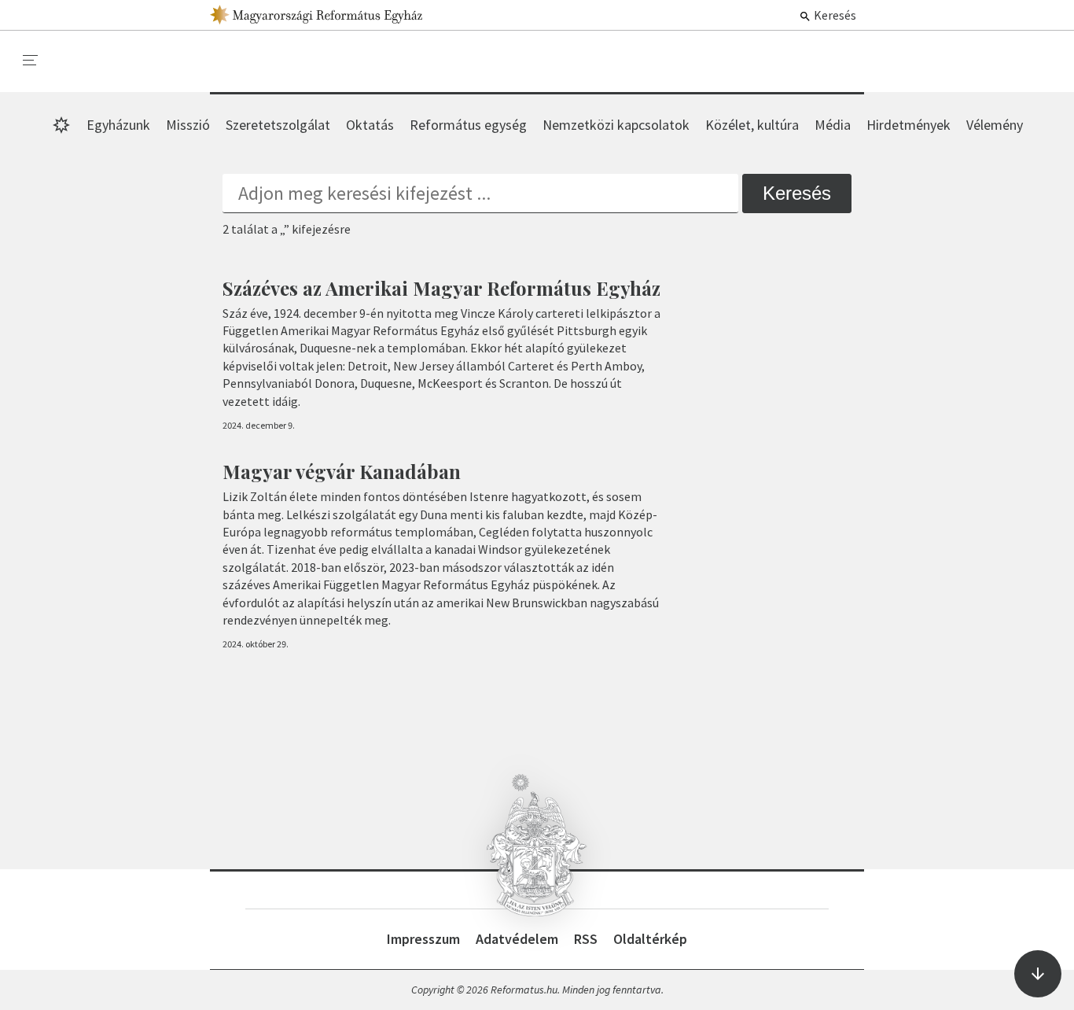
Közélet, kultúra (752, 125)
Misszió (188, 125)
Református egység (468, 125)
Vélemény (994, 125)
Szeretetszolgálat (278, 125)
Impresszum (423, 939)
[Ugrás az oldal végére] (1037, 973)
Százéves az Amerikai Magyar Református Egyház (441, 287)
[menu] (30, 60)
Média (833, 125)
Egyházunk (118, 125)
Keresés (833, 15)
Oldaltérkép (650, 939)
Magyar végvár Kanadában (342, 471)
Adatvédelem (517, 939)
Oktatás (370, 125)
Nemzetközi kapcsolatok (616, 125)
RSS (586, 939)
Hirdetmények (908, 125)
